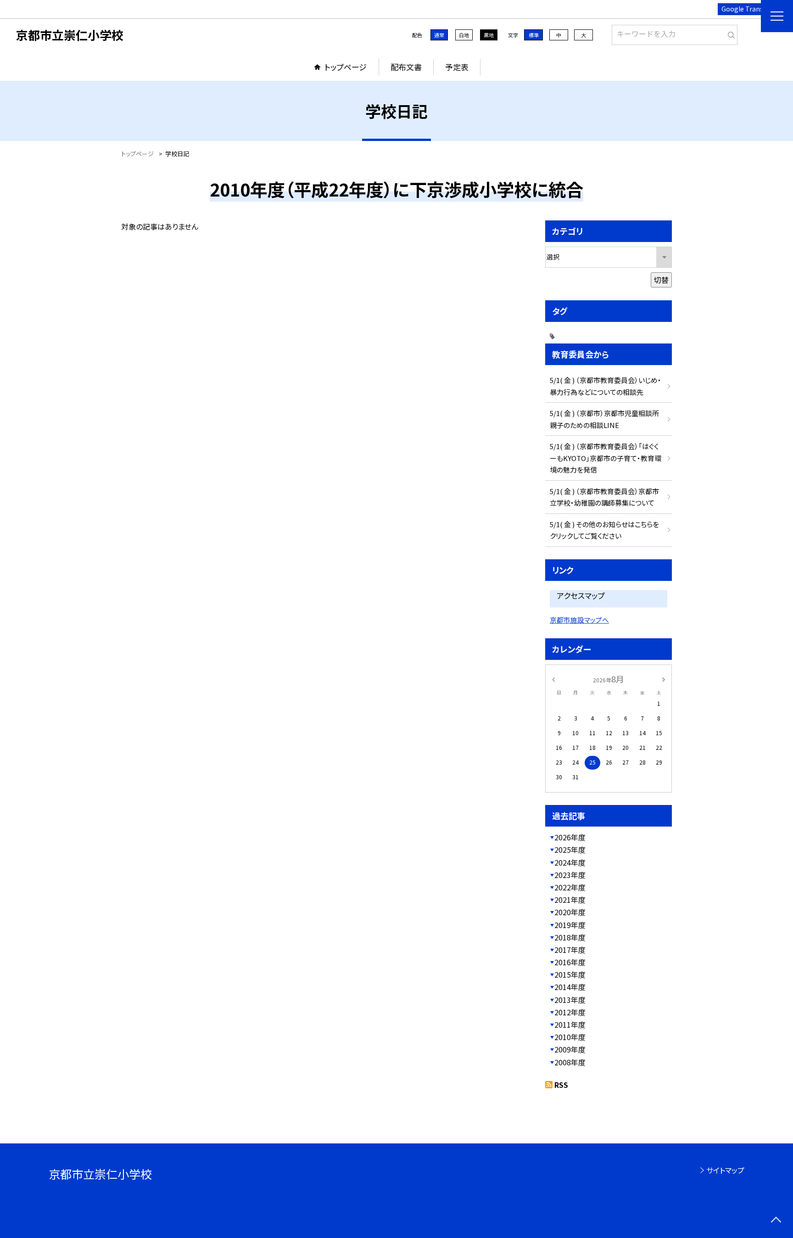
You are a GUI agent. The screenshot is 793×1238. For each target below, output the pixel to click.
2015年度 (570, 974)
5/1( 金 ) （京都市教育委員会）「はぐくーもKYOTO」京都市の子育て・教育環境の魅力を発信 (605, 457)
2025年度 (570, 849)
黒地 (489, 35)
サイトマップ (725, 1170)
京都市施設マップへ (579, 620)
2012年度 (570, 1012)
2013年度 (570, 999)
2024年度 (570, 862)
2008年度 (570, 1062)
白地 (464, 35)
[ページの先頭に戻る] (776, 1221)
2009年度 (570, 1049)
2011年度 (570, 1024)
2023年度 (570, 874)
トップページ (345, 67)
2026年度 (570, 837)
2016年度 (570, 962)
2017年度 (570, 949)
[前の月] (553, 678)
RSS (561, 1084)
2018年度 (570, 937)
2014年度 (570, 986)
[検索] (729, 33)
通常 (439, 35)
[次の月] (663, 678)
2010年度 (570, 1036)
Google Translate (748, 8)
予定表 (457, 67)
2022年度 (570, 887)
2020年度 (570, 911)
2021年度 (570, 899)
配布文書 (406, 67)
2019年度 (570, 924)
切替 (661, 279)
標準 (534, 35)
